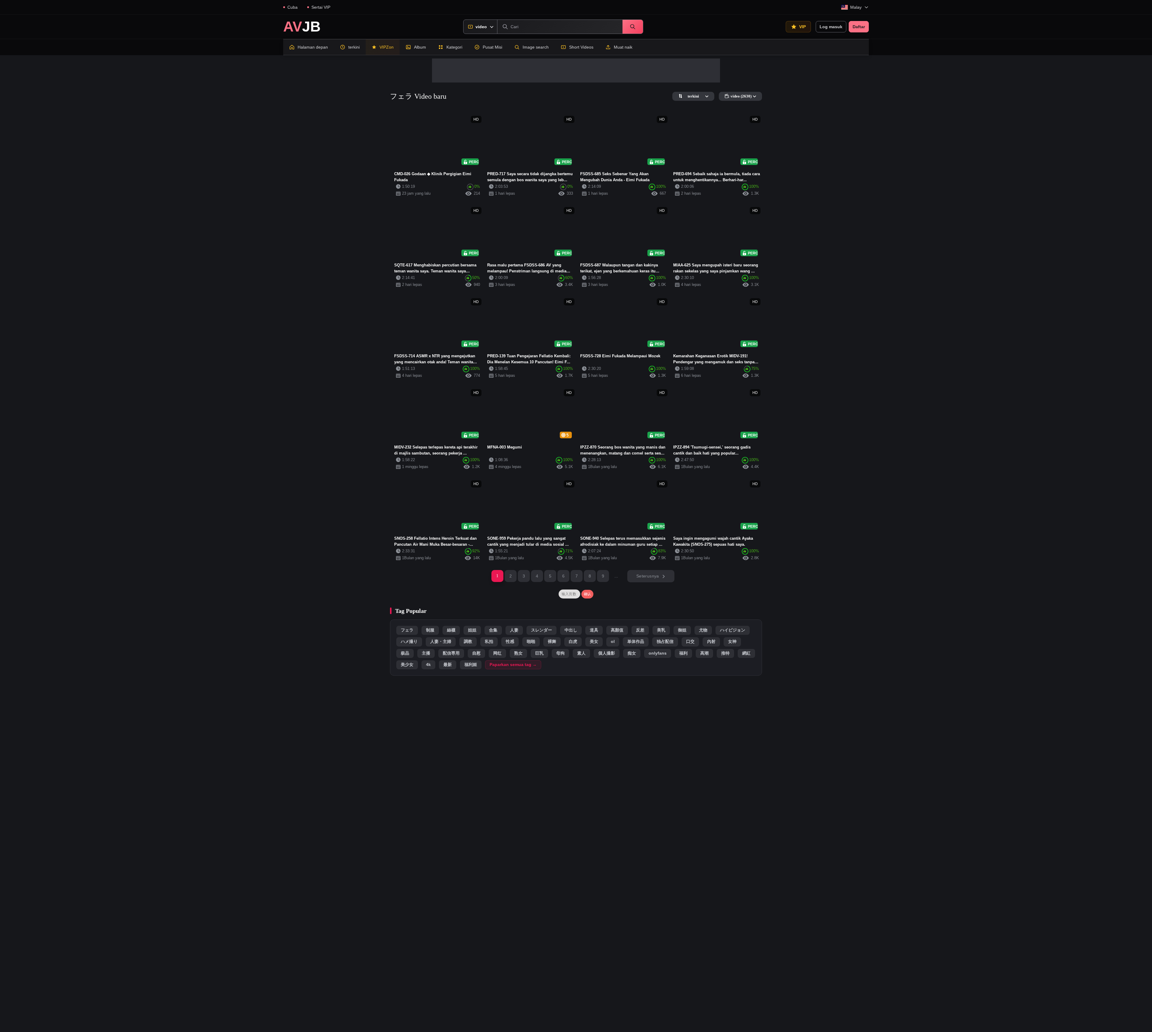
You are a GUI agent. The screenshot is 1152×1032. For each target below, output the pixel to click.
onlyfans (658, 653)
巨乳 (539, 653)
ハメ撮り (409, 641)
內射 (711, 641)
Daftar (859, 26)
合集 (493, 630)
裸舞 (552, 641)
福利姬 (470, 664)
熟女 (518, 653)
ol (613, 641)
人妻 (514, 630)
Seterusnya (647, 576)
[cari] (632, 27)
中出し (571, 630)
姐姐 (472, 630)
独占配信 (665, 641)
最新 (447, 664)
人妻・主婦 (440, 641)
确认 (587, 594)
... (616, 576)
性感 (510, 641)
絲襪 (451, 630)
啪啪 (531, 641)
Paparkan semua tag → (513, 664)
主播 (426, 653)
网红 (497, 653)
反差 (640, 630)
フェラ (407, 630)
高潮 (704, 653)
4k (428, 664)
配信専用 (451, 653)
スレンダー (541, 630)
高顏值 (617, 630)
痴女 (632, 653)
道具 (594, 630)
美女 (594, 641)
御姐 (682, 630)
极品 (405, 653)
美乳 (661, 630)
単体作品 (635, 641)
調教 (468, 641)
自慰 (476, 653)
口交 (690, 641)
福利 (683, 653)
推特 (725, 653)
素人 (581, 653)
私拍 (489, 641)
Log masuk (831, 26)
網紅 (746, 653)
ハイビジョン (732, 630)
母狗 (560, 653)
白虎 (573, 641)
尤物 (703, 630)
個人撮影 (606, 653)
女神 (732, 641)
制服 (430, 630)
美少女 (407, 664)
